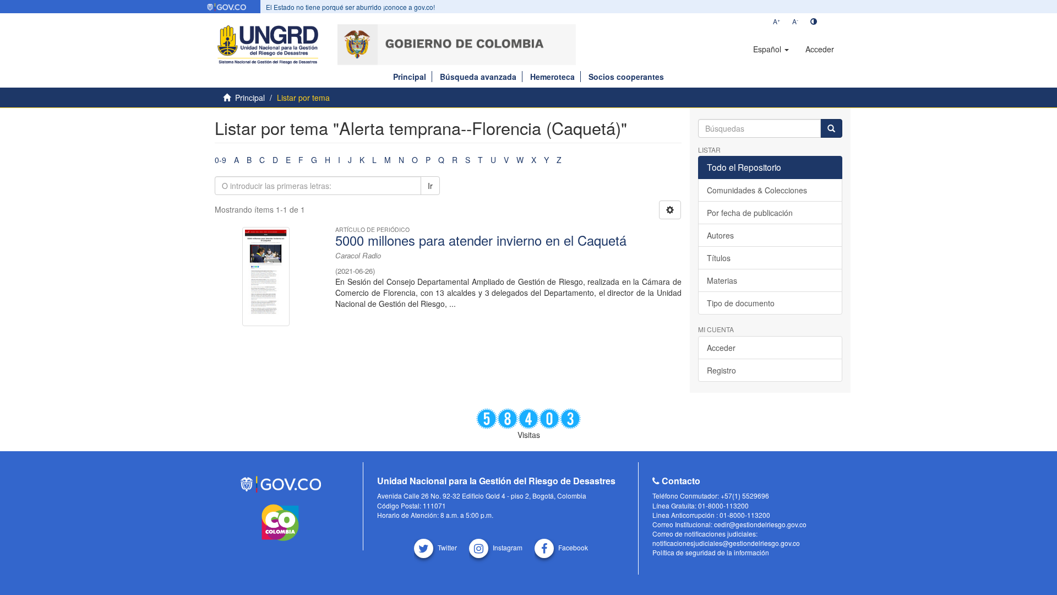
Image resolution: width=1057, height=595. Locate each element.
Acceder (721, 347)
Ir (430, 185)
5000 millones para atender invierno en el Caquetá (480, 240)
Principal (409, 76)
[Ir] (831, 128)
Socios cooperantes (626, 76)
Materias (722, 280)
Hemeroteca (552, 76)
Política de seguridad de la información (710, 552)
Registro (721, 370)
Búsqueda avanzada (478, 76)
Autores (720, 235)
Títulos (719, 257)
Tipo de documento (741, 303)
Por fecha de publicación (750, 212)
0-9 (220, 159)
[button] (771, 49)
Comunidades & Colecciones (757, 190)
